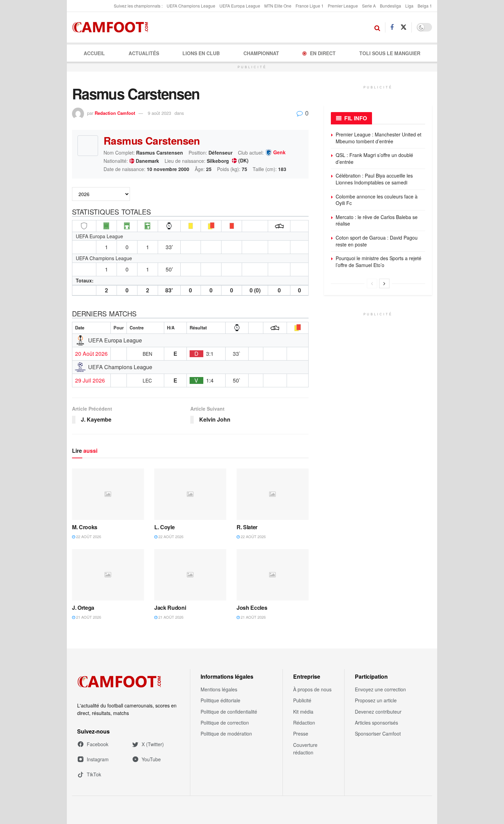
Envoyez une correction (380, 689)
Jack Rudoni (170, 607)
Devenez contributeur (378, 711)
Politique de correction (225, 722)
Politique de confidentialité (229, 711)
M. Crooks (84, 527)
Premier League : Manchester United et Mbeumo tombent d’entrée (378, 138)
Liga (409, 6)
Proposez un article (376, 700)
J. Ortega (83, 607)
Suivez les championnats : (138, 6)
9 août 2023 (159, 113)
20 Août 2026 (91, 353)
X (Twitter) (153, 744)
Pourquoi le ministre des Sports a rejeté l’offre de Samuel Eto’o (378, 261)
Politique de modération (226, 733)
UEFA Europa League (239, 6)
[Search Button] (377, 27)
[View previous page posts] (372, 283)
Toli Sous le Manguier (389, 53)
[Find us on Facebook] (392, 27)
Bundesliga (390, 6)
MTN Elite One (277, 6)
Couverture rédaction (305, 748)
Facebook (97, 744)
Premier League (343, 6)
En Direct (323, 53)
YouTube (151, 759)
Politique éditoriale (220, 700)
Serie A (369, 6)
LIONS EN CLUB (201, 53)
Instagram (98, 759)
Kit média (303, 711)
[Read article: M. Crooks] (108, 494)
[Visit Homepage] (112, 27)
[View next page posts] (384, 283)
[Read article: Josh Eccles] (273, 575)
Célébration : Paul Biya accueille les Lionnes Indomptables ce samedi (374, 179)
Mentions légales (219, 689)
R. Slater (247, 527)
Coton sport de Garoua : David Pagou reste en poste (377, 241)
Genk (279, 152)
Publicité (302, 700)
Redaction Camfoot (115, 113)
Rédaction (304, 722)
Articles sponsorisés (376, 722)
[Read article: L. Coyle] (190, 494)
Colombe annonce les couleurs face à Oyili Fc (377, 200)
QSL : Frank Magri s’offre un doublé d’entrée (374, 158)
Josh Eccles (252, 607)
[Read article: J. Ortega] (108, 575)
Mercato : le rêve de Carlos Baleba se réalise (377, 220)
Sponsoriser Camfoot (378, 733)
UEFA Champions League (191, 6)
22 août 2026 (88, 536)
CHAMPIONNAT (261, 53)
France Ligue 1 (310, 6)
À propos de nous (312, 689)
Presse (300, 733)
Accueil (94, 53)
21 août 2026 (88, 617)
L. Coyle (164, 527)
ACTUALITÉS (144, 53)
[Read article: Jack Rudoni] (190, 575)
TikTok (94, 774)
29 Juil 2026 (90, 380)
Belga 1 (425, 6)
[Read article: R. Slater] (273, 494)
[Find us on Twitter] (403, 27)
